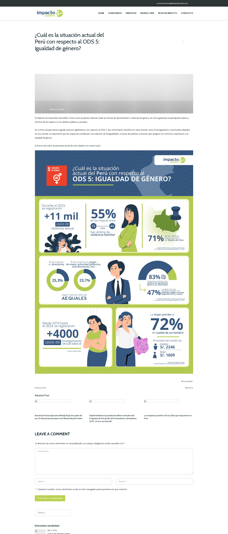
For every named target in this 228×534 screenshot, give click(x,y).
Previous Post (40, 388)
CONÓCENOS (115, 13)
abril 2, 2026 (52, 530)
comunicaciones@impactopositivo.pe (172, 3)
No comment (187, 381)
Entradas (189, 41)
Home (177, 41)
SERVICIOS (131, 13)
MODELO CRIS (147, 13)
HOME (101, 13)
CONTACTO (187, 13)
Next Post (189, 388)
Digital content (57, 109)
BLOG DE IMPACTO (167, 13)
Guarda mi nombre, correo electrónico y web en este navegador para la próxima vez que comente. (82, 489)
